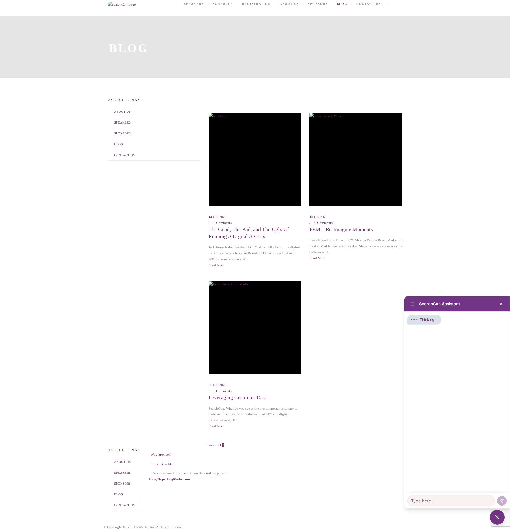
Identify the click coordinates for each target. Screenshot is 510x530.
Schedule (223, 3)
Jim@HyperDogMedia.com (169, 479)
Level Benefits (161, 464)
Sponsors (318, 3)
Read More (216, 265)
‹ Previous (212, 445)
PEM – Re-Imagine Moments (341, 229)
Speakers (194, 3)
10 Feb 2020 (318, 217)
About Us (289, 3)
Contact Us (368, 3)
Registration (256, 3)
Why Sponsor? (161, 454)
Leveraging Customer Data (238, 397)
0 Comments (223, 223)
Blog (342, 3)
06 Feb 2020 (218, 385)
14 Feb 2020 (218, 217)
